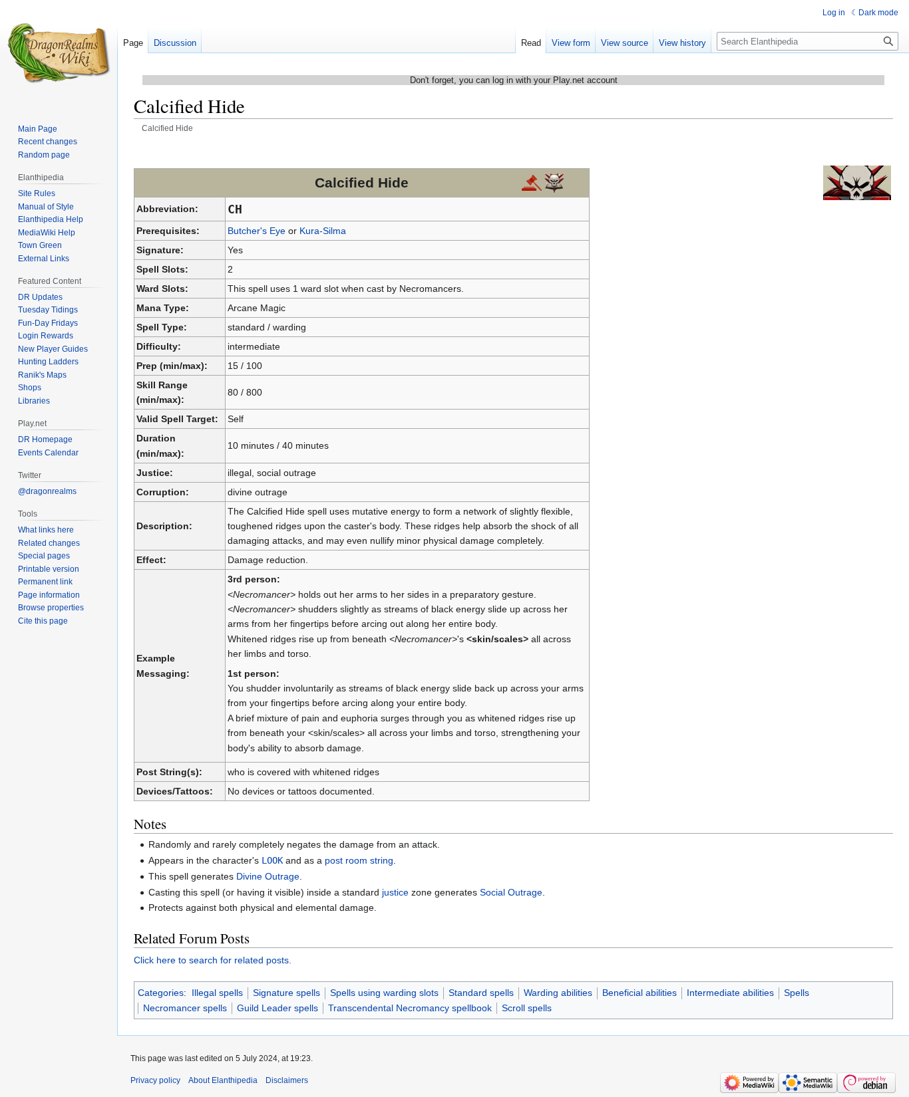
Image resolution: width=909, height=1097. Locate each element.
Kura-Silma (322, 230)
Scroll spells (527, 1008)
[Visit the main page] (58, 53)
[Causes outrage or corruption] (554, 182)
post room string (359, 860)
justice (395, 892)
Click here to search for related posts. (212, 960)
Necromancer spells (185, 1008)
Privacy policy (155, 1080)
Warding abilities (558, 992)
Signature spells (286, 992)
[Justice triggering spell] (532, 182)
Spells (796, 992)
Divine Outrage (267, 876)
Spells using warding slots (384, 992)
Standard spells (481, 992)
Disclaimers (287, 1080)
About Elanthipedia (223, 1080)
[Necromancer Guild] (857, 182)
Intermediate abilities (730, 992)
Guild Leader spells (277, 1008)
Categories (161, 992)
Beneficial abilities (639, 992)
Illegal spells (217, 992)
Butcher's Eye (256, 230)
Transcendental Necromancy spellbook (410, 1008)
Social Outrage (511, 892)
